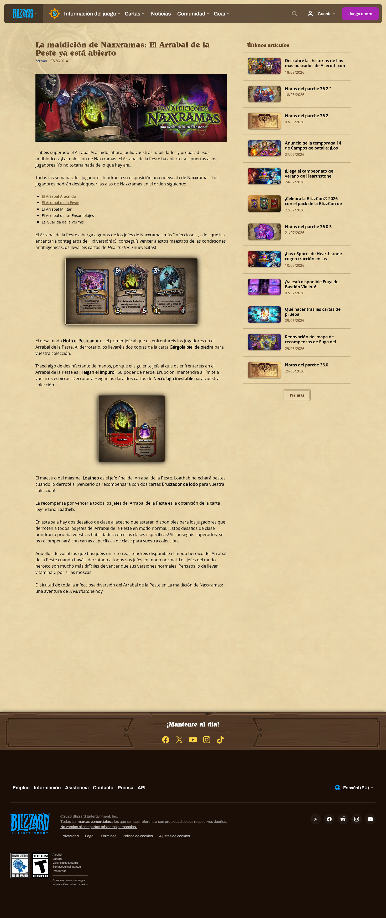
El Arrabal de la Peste (60, 202)
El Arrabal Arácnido (59, 196)
